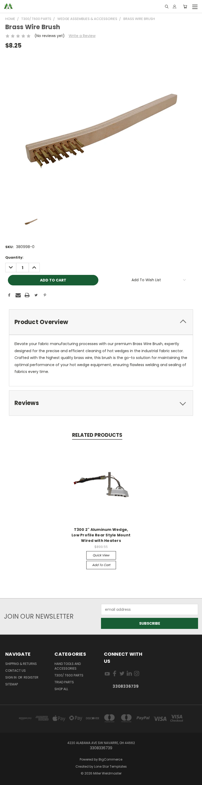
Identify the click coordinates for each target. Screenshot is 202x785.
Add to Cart (101, 565)
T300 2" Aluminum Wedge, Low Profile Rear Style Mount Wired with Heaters (101, 535)
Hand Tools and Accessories (67, 666)
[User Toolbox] (174, 6)
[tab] (101, 322)
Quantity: (14, 257)
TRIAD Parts (64, 682)
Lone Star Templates (110, 766)
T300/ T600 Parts (68, 675)
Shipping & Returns (21, 663)
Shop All (61, 689)
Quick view (101, 555)
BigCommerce (110, 759)
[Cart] (185, 6)
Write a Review (82, 35)
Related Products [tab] (97, 435)
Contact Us (15, 670)
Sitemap (11, 684)
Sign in (11, 677)
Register (31, 677)
